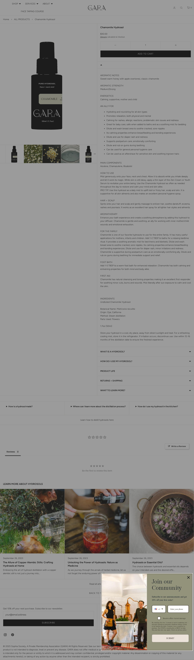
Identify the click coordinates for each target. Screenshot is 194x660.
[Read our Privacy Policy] (188, 623)
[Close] (188, 577)
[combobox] (159, 609)
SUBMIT (170, 638)
